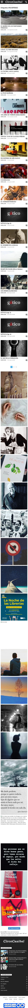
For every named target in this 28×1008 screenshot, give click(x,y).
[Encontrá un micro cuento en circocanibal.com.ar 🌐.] (14, 440)
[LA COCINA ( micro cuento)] (14, 63)
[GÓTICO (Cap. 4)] (14, 325)
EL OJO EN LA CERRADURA (9, 358)
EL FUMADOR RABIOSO (8, 202)
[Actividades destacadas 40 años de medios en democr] (14, 607)
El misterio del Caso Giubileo (16, 964)
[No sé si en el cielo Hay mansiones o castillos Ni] (14, 551)
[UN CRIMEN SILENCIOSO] (14, 282)
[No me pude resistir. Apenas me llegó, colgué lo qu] (14, 912)
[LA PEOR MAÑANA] (14, 84)
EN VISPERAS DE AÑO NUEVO (10, 158)
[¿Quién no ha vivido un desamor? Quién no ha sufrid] (14, 801)
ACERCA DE (5, 997)
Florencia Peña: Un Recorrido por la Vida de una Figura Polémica (17, 958)
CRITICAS (3, 988)
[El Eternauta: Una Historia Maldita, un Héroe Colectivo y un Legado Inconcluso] (4, 953)
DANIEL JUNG (3, 29)
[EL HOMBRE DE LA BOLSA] (14, 236)
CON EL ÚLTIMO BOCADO (9, 50)
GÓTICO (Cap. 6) (6, 223)
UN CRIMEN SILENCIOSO (9, 291)
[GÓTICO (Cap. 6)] (14, 215)
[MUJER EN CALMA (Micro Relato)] (14, 259)
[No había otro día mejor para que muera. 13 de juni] (14, 496)
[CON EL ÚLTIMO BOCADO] (14, 41)
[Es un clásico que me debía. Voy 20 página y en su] (14, 829)
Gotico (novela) (4, 990)
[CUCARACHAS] (14, 171)
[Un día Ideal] (14, 634)
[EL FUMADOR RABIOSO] (14, 193)
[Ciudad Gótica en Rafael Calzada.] (14, 384)
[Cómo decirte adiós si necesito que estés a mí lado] (14, 690)
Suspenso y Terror (4, 977)
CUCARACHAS (5, 180)
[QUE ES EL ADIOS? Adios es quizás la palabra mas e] (14, 579)
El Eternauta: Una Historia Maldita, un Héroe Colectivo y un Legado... (18, 951)
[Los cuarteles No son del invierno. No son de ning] (14, 523)
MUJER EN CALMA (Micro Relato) (11, 269)
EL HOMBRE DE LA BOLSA (9, 245)
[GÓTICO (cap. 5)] (14, 304)
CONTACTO (21, 999)
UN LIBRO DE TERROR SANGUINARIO (13, 115)
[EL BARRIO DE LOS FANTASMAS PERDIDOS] (14, 17)
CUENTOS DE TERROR (13, 997)
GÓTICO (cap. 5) (6, 313)
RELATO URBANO (5, 981)
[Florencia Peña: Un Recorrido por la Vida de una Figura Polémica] (4, 960)
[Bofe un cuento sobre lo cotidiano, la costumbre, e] (14, 412)
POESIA (2, 979)
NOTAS (2, 986)
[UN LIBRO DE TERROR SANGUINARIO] (14, 106)
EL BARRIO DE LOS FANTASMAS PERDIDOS (11, 27)
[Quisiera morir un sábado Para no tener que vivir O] (14, 718)
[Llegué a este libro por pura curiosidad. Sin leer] (14, 884)
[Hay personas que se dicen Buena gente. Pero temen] (14, 856)
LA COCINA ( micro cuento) (10, 71)
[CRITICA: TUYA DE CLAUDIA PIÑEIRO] (14, 128)
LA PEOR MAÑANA (7, 93)
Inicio (2, 5)
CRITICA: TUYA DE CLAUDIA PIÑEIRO (13, 136)
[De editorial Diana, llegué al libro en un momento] (14, 468)
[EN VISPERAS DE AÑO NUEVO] (14, 149)
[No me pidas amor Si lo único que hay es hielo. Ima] (14, 745)
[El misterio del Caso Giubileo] (4, 967)
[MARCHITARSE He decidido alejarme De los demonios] (14, 773)
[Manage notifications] (24, 1005)
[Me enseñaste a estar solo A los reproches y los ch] (14, 662)
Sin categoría (3, 983)
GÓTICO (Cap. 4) (6, 334)
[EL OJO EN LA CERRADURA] (14, 348)
